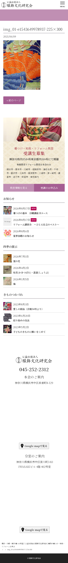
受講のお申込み (49, 187)
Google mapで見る (36, 446)
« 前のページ (14, 100)
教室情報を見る (18, 187)
